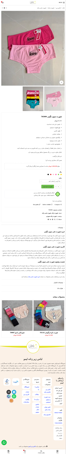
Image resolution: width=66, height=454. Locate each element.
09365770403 (58, 412)
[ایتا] (11, 400)
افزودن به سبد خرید (47, 186)
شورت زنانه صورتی (51, 216)
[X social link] (55, 219)
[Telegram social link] (48, 219)
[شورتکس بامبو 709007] (17, 315)
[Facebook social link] (57, 219)
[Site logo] (33, 2)
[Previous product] (6, 8)
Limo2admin (58, 423)
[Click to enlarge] (61, 82)
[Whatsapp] (14, 396)
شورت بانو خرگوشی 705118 (49, 332)
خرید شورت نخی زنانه (34, 276)
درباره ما (36, 399)
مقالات (37, 394)
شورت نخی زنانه (41, 8)
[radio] (61, 174)
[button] (63, 48)
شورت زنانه (51, 8)
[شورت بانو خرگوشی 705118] (49, 315)
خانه (63, 8)
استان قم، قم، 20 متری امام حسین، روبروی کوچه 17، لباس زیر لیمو (58, 395)
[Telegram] (14, 392)
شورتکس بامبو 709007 (17, 332)
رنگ (61, 172)
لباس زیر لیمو (32, 446)
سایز (60, 178)
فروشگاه (26, 387)
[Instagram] (9, 392)
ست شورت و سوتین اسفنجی (47, 399)
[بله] (9, 396)
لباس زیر (58, 8)
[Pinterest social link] (52, 219)
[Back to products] (4, 8)
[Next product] (2, 8)
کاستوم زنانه (47, 414)
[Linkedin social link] (50, 219)
